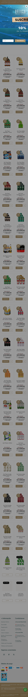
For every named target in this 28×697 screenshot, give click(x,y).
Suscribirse (20, 40)
